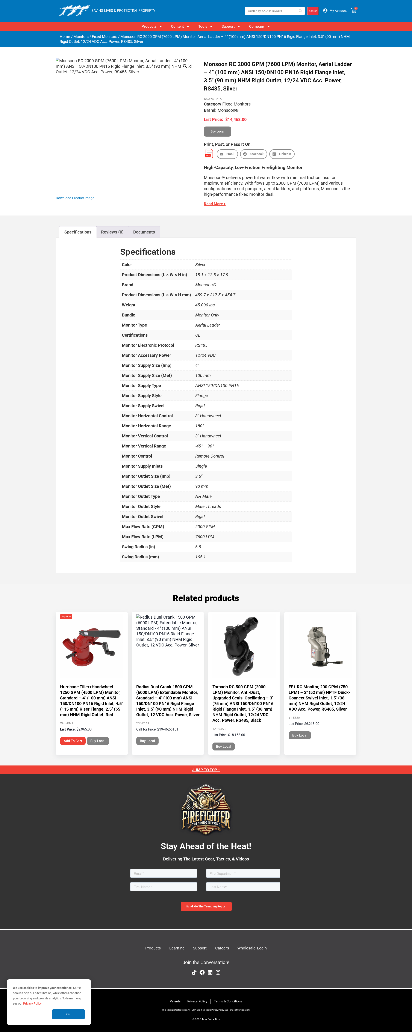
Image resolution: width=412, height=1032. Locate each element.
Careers (222, 948)
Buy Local (97, 741)
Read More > (215, 204)
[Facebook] (202, 972)
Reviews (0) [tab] (112, 232)
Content (177, 26)
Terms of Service (236, 1010)
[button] (185, 66)
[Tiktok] (194, 972)
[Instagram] (218, 972)
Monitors (81, 36)
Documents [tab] (144, 232)
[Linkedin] (210, 972)
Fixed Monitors (104, 36)
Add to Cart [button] (73, 741)
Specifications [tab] (77, 232)
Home (65, 36)
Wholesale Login (252, 948)
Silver (200, 264)
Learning (177, 948)
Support (228, 26)
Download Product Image (75, 198)
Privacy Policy (32, 1003)
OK (68, 1014)
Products (149, 26)
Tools (202, 26)
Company (257, 26)
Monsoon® (228, 110)
